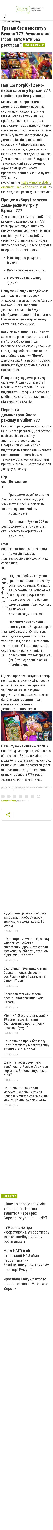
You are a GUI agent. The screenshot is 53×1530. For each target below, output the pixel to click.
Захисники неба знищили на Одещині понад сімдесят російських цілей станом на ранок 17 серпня (25, 974)
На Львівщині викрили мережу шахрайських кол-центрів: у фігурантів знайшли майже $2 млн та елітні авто (26, 1094)
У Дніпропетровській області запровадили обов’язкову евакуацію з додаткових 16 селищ (25, 919)
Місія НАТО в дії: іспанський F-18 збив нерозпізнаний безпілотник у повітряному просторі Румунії (26, 1021)
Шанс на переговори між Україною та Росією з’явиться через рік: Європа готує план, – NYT (26, 1068)
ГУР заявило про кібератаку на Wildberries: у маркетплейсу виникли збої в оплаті (26, 1045)
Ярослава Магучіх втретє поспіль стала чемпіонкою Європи (24, 998)
